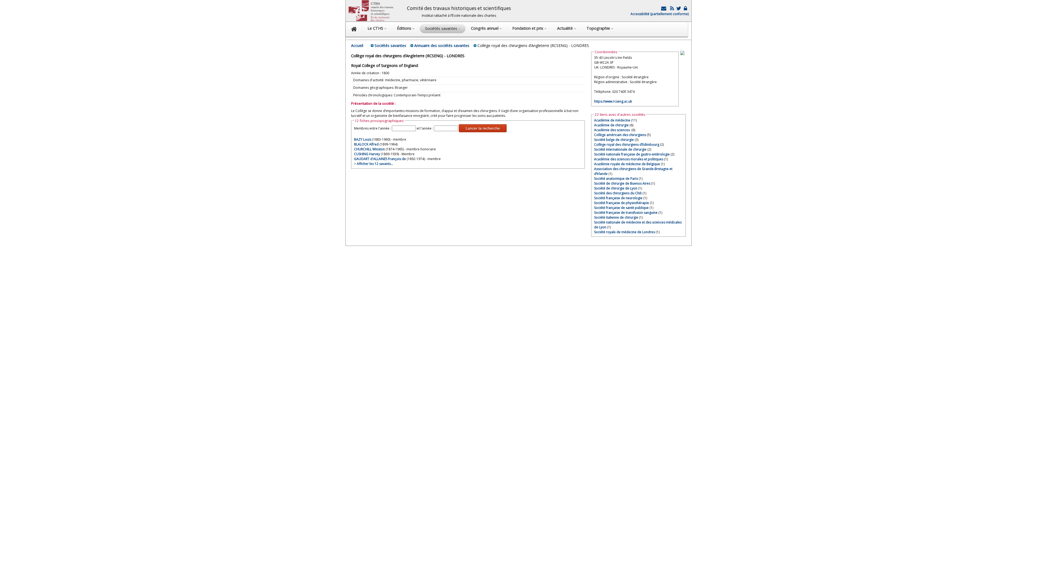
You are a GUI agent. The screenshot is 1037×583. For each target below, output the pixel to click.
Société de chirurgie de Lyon (615, 188)
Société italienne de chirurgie (616, 217)
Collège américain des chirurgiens (620, 135)
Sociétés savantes (390, 45)
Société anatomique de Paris (616, 178)
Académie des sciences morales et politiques (628, 159)
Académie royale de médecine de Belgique (627, 164)
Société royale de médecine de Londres (624, 232)
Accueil (357, 45)
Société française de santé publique (621, 207)
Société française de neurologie (618, 198)
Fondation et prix (528, 28)
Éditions (404, 28)
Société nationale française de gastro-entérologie (632, 154)
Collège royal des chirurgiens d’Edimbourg (626, 144)
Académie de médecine (612, 120)
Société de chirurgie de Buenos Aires (622, 183)
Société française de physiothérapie (621, 203)
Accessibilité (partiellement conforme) (660, 14)
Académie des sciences (612, 130)
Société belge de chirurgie (614, 139)
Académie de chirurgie (611, 125)
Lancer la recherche (483, 128)
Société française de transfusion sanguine (626, 212)
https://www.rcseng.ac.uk (613, 101)
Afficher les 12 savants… (375, 163)
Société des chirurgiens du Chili (618, 193)
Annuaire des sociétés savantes (441, 45)
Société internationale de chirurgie (620, 149)
